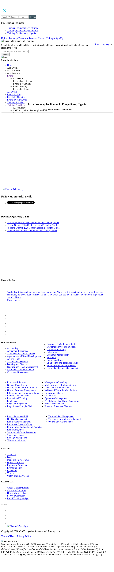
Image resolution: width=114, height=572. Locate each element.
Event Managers (14, 468)
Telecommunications (16, 440)
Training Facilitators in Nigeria (21, 33)
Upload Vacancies (15, 462)
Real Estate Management (18, 421)
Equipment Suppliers (17, 465)
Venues (10, 473)
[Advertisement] (57, 86)
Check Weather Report (17, 487)
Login (52, 38)
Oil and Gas (50, 395)
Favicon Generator (16, 495)
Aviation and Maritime (17, 361)
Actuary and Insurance (17, 351)
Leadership (12, 401)
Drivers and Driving (56, 349)
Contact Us (43, 38)
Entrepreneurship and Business (61, 365)
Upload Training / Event (12, 38)
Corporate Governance (17, 372)
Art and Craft (13, 359)
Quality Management (17, 419)
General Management (17, 385)
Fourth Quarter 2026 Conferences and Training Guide (33, 222)
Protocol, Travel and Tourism (58, 406)
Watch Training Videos (18, 476)
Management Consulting (56, 382)
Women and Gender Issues (60, 421)
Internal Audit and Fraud (18, 395)
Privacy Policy (24, 536)
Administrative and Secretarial (21, 353)
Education (51, 357)
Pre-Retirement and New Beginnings (62, 401)
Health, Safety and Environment (22, 387)
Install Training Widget (17, 498)
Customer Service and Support (61, 347)
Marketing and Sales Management (60, 385)
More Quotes (13, 300)
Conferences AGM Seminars (20, 369)
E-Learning (52, 352)
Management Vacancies (18, 460)
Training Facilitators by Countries (22, 30)
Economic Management (58, 355)
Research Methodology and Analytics (24, 427)
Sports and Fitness (15, 435)
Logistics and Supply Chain (20, 406)
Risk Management (15, 429)
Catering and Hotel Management (22, 367)
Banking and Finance (17, 364)
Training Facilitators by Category (22, 28)
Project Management (54, 403)
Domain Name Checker (18, 493)
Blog (9, 457)
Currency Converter (16, 490)
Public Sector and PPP (17, 416)
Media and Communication (57, 387)
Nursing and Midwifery (56, 393)
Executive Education (17, 382)
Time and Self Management (61, 416)
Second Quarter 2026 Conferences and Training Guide (33, 227)
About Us (11, 454)
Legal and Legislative (17, 403)
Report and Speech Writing (20, 424)
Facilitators (12, 470)
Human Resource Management (21, 390)
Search (33, 17)
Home (10, 65)
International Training (17, 398)
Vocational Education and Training (64, 419)
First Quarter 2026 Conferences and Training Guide (32, 230)
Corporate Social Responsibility (61, 344)
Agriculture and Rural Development (24, 356)
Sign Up (59, 38)
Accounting (12, 348)
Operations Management (56, 398)
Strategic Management (17, 437)
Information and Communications (23, 393)
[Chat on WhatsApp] (13, 189)
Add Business (30, 38)
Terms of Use (7, 536)
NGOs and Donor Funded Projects (61, 390)
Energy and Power (55, 360)
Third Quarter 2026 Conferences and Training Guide (32, 225)
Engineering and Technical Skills (62, 362)
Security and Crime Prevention (21, 432)
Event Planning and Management (62, 368)
